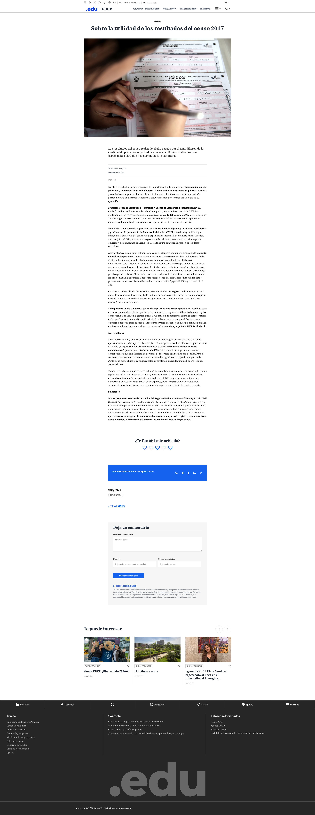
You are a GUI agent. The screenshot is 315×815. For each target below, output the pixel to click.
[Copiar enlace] (200, 473)
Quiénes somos (149, 3)
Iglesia (10, 752)
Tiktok (204, 704)
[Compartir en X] (182, 473)
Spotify (249, 704)
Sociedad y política (16, 725)
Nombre (116, 559)
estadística (115, 495)
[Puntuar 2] (151, 448)
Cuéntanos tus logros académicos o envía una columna (136, 721)
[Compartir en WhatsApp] (176, 473)
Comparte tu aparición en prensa (125, 729)
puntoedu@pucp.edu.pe (171, 733)
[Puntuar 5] (170, 448)
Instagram (159, 704)
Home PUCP (217, 721)
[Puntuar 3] (157, 448)
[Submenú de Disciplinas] (211, 8)
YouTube (294, 704)
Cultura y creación (16, 729)
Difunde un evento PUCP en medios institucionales (134, 725)
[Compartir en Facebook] (188, 473)
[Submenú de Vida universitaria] (197, 8)
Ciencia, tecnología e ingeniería (23, 721)
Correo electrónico (166, 559)
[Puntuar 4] (164, 448)
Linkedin (24, 704)
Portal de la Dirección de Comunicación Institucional (238, 733)
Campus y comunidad (92, 666)
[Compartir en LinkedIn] (194, 473)
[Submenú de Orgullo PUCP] (176, 8)
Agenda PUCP (218, 725)
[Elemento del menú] (217, 8)
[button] (219, 629)
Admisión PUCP (219, 729)
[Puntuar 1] (144, 448)
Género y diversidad (17, 744)
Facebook (69, 704)
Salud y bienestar (15, 741)
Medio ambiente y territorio (21, 737)
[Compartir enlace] (128, 666)
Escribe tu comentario (123, 534)
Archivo (157, 21)
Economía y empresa (17, 733)
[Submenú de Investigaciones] (160, 8)
